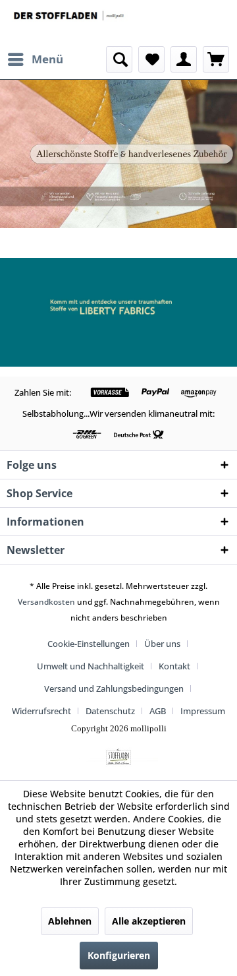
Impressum (202, 711)
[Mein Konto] (184, 59)
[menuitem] (35, 59)
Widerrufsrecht (41, 711)
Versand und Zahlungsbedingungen (114, 688)
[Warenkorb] (216, 59)
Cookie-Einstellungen (88, 644)
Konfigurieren (119, 955)
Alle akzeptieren (149, 921)
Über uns (162, 644)
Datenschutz (110, 711)
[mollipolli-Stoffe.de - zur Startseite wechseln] (69, 23)
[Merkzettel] (151, 59)
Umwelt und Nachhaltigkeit (90, 666)
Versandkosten (46, 601)
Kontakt (174, 666)
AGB (157, 711)
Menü (47, 59)
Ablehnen (70, 921)
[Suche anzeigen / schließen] (119, 59)
